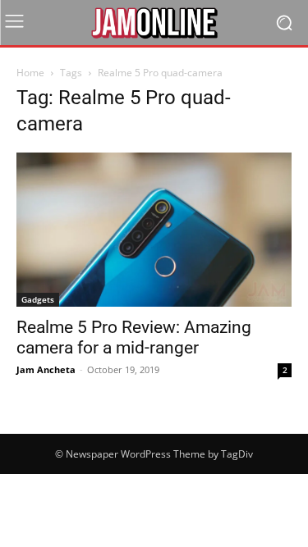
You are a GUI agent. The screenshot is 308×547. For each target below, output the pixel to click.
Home (30, 73)
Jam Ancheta (46, 369)
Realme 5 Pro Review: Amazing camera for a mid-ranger (133, 337)
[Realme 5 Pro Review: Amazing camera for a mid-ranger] (154, 230)
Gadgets (37, 299)
